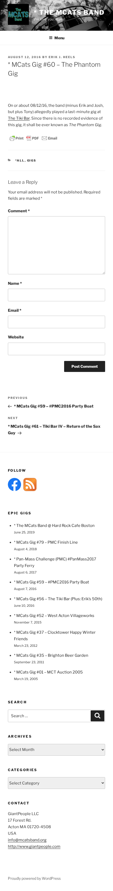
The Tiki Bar (19, 118)
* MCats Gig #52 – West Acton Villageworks (54, 615)
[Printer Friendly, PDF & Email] (33, 137)
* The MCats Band (69, 12)
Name (15, 283)
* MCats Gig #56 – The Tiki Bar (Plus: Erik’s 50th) (58, 599)
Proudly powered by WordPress (34, 878)
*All (20, 160)
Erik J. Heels (62, 57)
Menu (59, 38)
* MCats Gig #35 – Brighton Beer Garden (51, 655)
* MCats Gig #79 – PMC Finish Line (46, 542)
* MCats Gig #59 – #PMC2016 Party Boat (51, 582)
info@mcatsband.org (27, 840)
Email (14, 310)
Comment (19, 211)
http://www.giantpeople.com (34, 846)
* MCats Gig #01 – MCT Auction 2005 (48, 672)
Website (16, 337)
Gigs (32, 160)
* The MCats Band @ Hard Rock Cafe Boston (54, 525)
